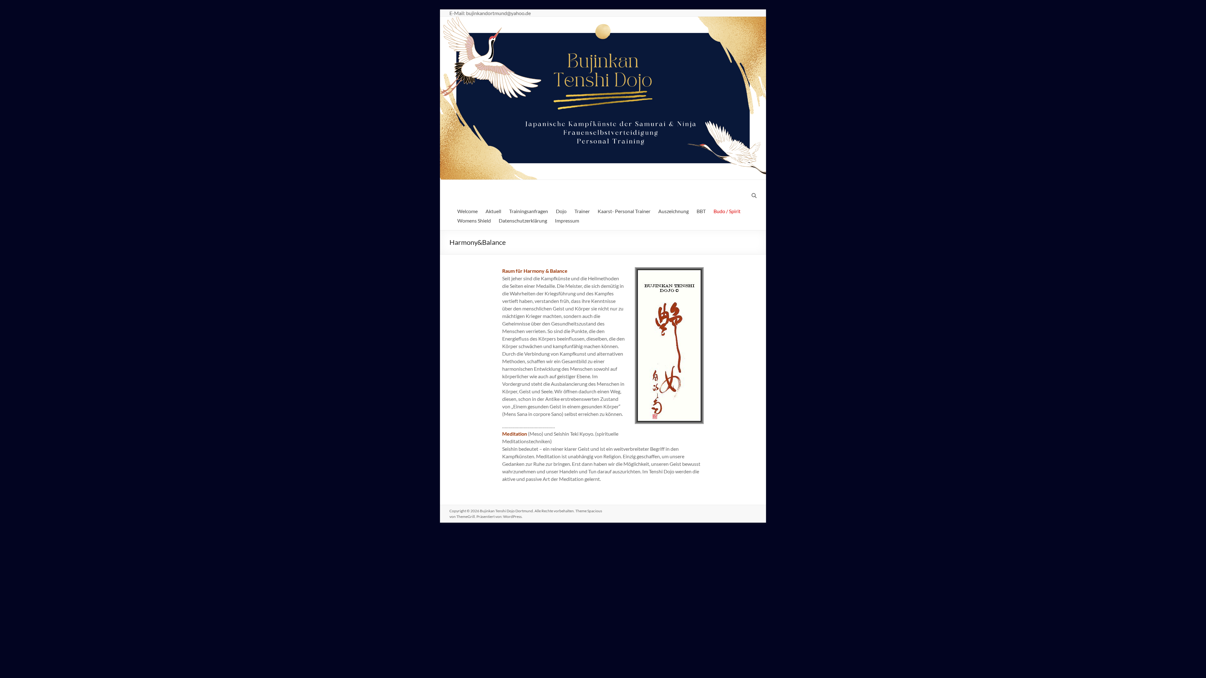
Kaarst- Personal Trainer (624, 211)
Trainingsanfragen (528, 211)
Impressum (567, 220)
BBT (701, 211)
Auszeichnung (673, 211)
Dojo (561, 211)
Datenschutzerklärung (523, 220)
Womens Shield (474, 220)
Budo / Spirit (727, 211)
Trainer (582, 211)
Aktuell (493, 211)
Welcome (467, 211)
